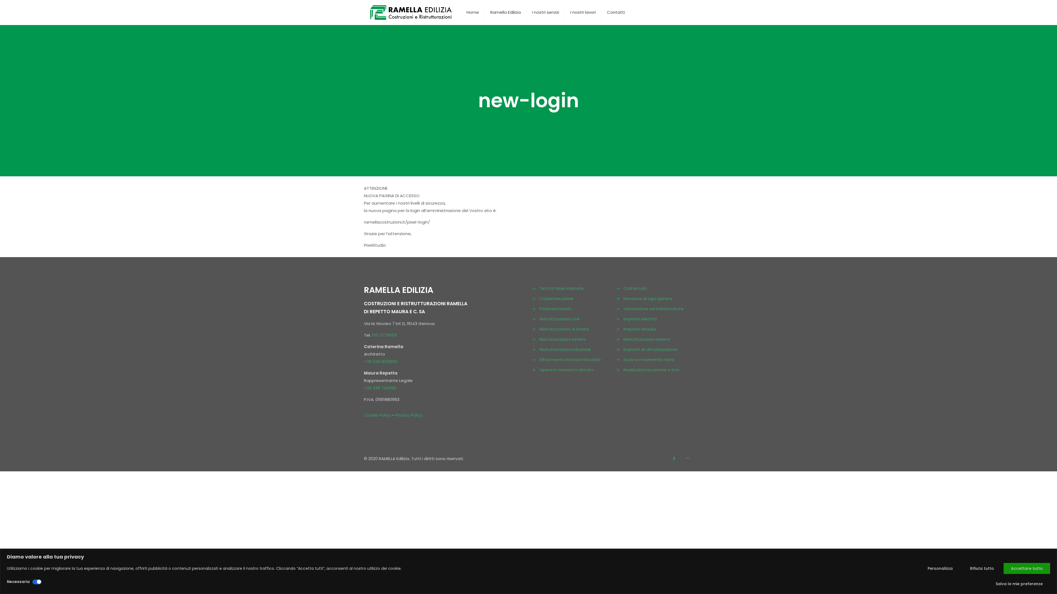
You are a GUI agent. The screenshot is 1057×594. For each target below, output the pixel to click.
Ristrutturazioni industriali (565, 349)
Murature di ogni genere (647, 298)
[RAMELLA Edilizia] (411, 12)
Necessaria (18, 581)
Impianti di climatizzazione (650, 349)
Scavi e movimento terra (648, 359)
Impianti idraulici (639, 329)
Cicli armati (635, 288)
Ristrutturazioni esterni (563, 339)
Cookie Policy (377, 415)
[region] (528, 571)
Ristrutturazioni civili (559, 319)
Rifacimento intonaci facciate (570, 359)
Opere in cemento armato (567, 370)
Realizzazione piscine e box (651, 370)
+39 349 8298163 (380, 361)
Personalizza (940, 568)
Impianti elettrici (640, 319)
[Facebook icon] (674, 458)
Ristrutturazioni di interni (564, 329)
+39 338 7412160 (380, 388)
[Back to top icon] (687, 458)
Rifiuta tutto (982, 568)
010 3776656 (384, 335)
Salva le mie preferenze (1019, 584)
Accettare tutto (1027, 568)
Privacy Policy (408, 415)
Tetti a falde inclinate (562, 288)
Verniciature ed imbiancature (653, 309)
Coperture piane (557, 298)
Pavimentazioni (555, 309)
